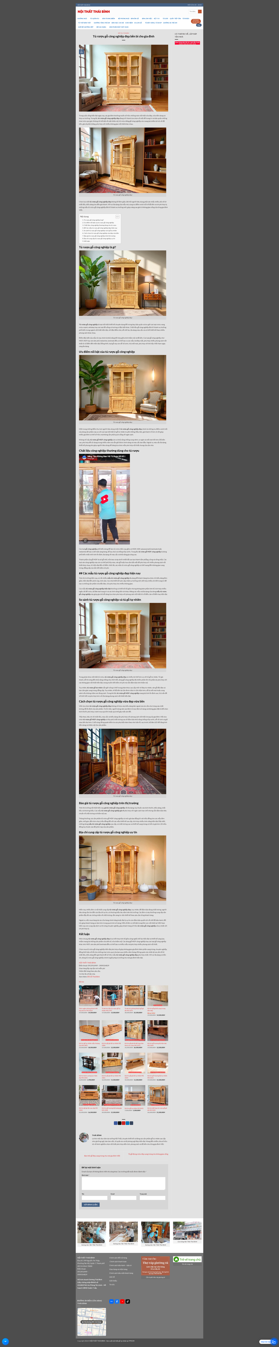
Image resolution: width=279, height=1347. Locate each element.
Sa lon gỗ (138, 23)
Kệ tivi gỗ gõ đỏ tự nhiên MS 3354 (134, 1077)
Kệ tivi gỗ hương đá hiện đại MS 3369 (157, 1044)
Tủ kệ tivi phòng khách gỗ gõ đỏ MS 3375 (134, 1009)
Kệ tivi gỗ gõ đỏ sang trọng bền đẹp (156, 1009)
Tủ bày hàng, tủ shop (153, 23)
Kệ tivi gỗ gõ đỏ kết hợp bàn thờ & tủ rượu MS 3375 (134, 1044)
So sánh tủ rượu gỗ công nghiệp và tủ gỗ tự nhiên (100, 230)
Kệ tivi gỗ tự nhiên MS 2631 (134, 1108)
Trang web (143, 1194)
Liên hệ (112, 1277)
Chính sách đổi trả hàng (118, 1258)
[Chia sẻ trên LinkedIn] (127, 1123)
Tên (83, 1194)
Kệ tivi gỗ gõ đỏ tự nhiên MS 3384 (111, 1044)
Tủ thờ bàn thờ (84, 23)
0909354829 (82, 1274)
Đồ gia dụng (101, 27)
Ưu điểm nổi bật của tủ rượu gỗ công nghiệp (99, 223)
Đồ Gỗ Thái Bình (93, 977)
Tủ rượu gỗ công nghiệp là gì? (94, 220)
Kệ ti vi (156, 18)
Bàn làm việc (147, 18)
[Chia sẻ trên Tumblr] (131, 1123)
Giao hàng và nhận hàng (118, 1269)
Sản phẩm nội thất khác (119, 27)
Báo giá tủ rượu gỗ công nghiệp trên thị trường (99, 236)
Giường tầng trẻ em (102, 23)
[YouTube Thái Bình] (122, 1301)
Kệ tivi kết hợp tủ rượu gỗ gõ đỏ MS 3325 (157, 1109)
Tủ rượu (185, 18)
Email (113, 1194)
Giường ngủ (82, 18)
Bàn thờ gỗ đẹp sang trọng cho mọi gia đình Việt (102, 1156)
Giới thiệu (113, 1281)
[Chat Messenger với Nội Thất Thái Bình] (5, 1341)
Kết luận (87, 241)
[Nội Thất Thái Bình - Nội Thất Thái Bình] (115, 11)
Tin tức (112, 1284)
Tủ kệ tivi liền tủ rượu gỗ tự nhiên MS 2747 (111, 1009)
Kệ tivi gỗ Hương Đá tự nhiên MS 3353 (157, 1077)
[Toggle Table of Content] (116, 217)
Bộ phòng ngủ (123, 18)
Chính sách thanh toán (118, 1261)
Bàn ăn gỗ (135, 18)
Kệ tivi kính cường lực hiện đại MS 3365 (88, 1077)
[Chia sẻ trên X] (119, 1123)
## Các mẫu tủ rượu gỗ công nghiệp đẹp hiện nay (100, 228)
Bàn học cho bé (118, 23)
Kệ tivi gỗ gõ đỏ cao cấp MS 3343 (88, 1109)
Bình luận (85, 1175)
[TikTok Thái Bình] (127, 1301)
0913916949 (82, 1272)
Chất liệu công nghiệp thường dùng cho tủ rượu (100, 225)
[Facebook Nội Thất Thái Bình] (117, 1301)
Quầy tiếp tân (175, 18)
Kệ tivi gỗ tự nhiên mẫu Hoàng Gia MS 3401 (89, 1044)
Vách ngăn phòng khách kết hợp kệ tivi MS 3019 (88, 1009)
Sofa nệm (129, 23)
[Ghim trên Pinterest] (123, 1123)
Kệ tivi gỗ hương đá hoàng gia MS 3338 (112, 1109)
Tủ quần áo (94, 18)
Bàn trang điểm (108, 18)
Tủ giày (165, 18)
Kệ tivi (120, 33)
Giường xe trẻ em (170, 23)
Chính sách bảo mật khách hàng (121, 1273)
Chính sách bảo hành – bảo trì (120, 1265)
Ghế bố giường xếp (85, 27)
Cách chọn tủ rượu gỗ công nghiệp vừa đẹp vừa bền (101, 233)
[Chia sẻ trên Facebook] (115, 1123)
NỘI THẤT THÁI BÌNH (83, 5)
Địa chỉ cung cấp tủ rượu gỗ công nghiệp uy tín (99, 238)
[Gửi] (200, 11)
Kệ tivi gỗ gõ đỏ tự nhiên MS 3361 (111, 1077)
